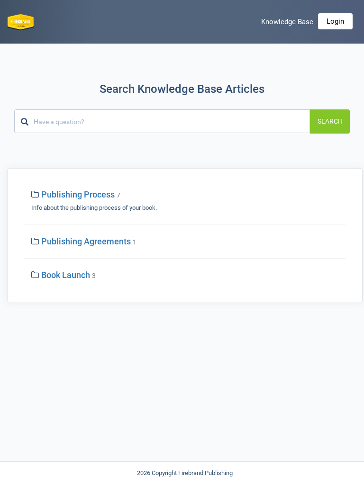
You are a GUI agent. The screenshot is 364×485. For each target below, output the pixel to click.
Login (335, 21)
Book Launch (65, 275)
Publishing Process (78, 194)
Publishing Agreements (86, 241)
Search (330, 121)
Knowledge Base (287, 22)
